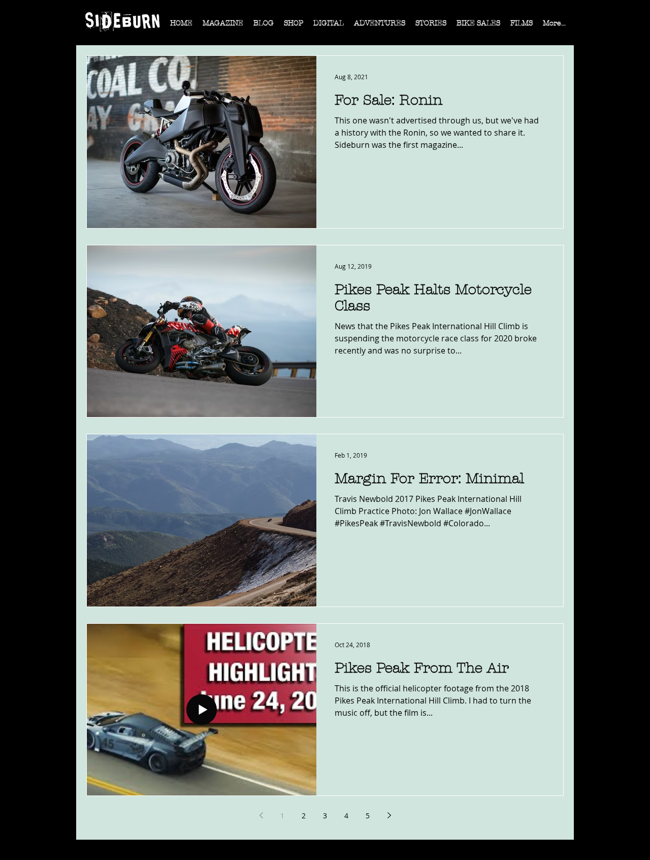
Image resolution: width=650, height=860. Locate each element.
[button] (223, 26)
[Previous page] (261, 815)
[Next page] (389, 815)
